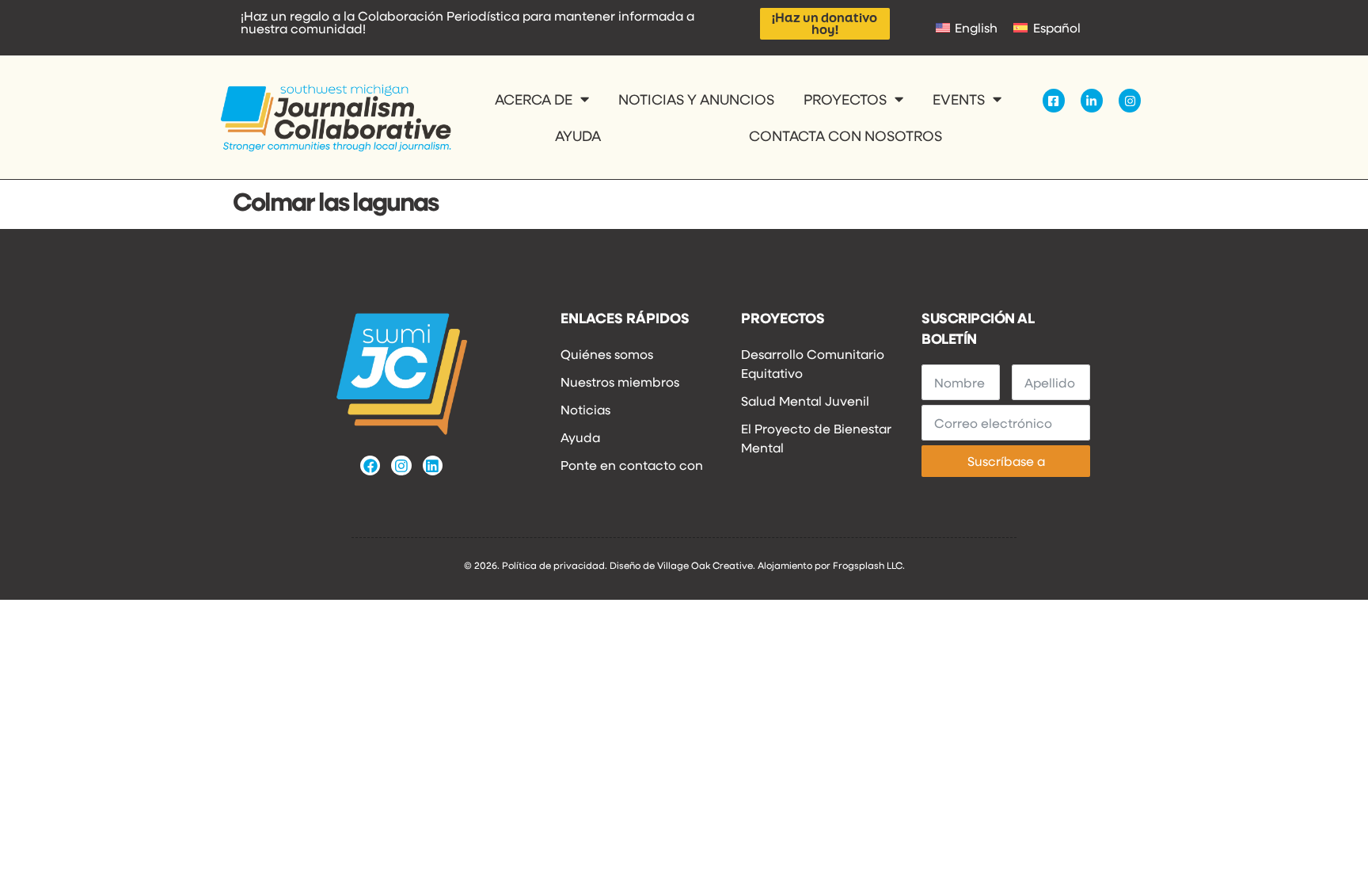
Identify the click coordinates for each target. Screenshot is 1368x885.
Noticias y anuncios (696, 99)
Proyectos (845, 99)
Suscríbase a (1006, 460)
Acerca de (533, 99)
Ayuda (578, 135)
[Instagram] (401, 465)
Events (959, 99)
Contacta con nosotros (845, 135)
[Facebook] (370, 465)
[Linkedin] (433, 465)
